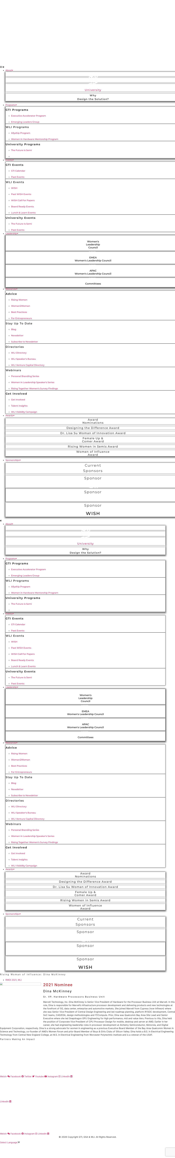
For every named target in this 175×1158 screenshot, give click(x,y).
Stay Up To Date (19, 323)
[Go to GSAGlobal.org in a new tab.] (87, 1067)
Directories (15, 346)
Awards (9, 415)
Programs (10, 105)
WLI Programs (17, 127)
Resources (10, 289)
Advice (11, 293)
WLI (20, 979)
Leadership (11, 233)
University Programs (23, 144)
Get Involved (16, 393)
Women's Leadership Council (93, 244)
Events (8, 160)
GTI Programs (17, 109)
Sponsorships (12, 460)
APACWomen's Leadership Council (93, 272)
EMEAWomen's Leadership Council (93, 259)
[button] (87, 67)
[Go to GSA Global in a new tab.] (87, 29)
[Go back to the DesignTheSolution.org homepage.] (87, 1117)
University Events (21, 217)
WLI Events (15, 182)
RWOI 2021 (11, 979)
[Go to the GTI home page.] (87, 11)
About (8, 70)
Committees (93, 283)
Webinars (13, 370)
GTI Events (15, 165)
